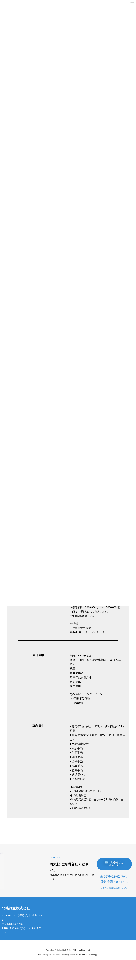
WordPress (54, 954)
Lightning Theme (68, 954)
